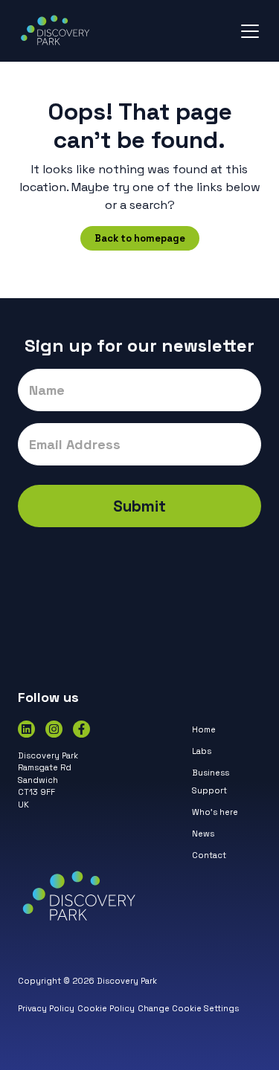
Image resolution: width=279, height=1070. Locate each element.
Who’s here (215, 812)
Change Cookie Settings (188, 1008)
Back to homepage (139, 238)
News (203, 833)
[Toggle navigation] (250, 31)
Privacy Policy (46, 1008)
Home (204, 729)
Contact (209, 855)
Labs (201, 751)
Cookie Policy (106, 1008)
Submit (139, 506)
